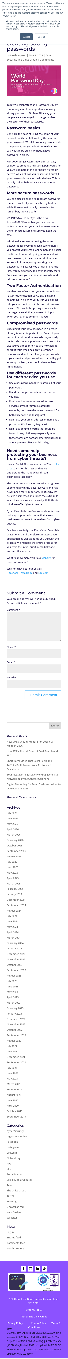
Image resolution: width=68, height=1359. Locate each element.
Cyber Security (15, 1131)
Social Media (14, 1174)
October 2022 (14, 1029)
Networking (13, 1158)
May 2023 (12, 992)
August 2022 (14, 1040)
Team (10, 1185)
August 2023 (14, 975)
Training (12, 1201)
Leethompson (18, 55)
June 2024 (12, 921)
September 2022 (16, 1035)
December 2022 (16, 1019)
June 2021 (12, 1073)
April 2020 (13, 1105)
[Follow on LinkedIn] (37, 1269)
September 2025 (16, 851)
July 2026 (12, 813)
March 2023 (14, 1002)
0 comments (47, 59)
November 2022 (16, 1024)
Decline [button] (41, 36)
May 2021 (12, 1078)
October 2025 (14, 845)
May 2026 (12, 824)
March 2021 (14, 1084)
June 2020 (12, 1100)
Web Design (14, 1212)
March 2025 (14, 883)
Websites (12, 1217)
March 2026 (14, 834)
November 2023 (16, 959)
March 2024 (14, 937)
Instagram (26, 573)
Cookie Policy (38, 1323)
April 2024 (13, 932)
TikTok (10, 1196)
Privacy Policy (15, 1323)
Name (11, 647)
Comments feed (16, 1243)
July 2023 (12, 981)
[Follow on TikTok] (44, 1269)
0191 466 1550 (34, 1309)
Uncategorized (15, 1207)
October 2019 (14, 1111)
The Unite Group (27, 59)
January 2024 (14, 948)
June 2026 (12, 818)
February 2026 (15, 840)
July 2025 (12, 861)
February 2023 (15, 1008)
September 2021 (16, 1062)
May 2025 (12, 872)
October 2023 (14, 964)
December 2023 (16, 954)
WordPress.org (15, 1248)
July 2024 (12, 916)
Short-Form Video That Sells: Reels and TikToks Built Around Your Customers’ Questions (29, 765)
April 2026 (13, 829)
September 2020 (16, 1089)
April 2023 (13, 997)
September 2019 (16, 1116)
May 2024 (12, 926)
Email (11, 662)
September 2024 (16, 905)
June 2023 (12, 986)
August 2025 (14, 856)
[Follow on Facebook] (23, 1269)
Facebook (12, 573)
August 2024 (14, 910)
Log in (10, 1232)
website (46, 558)
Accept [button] (26, 36)
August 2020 (14, 1095)
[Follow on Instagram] (30, 1269)
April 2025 (13, 878)
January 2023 (14, 1013)
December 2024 (16, 899)
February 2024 (15, 943)
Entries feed (14, 1237)
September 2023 (16, 970)
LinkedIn (43, 573)
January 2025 (14, 894)
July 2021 (12, 1067)
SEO (9, 1168)
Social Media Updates (19, 1179)
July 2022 (12, 1046)
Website (11, 677)
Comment (13, 609)
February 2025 (15, 888)
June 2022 (12, 1051)
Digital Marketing (17, 1136)
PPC (9, 1163)
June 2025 (12, 867)
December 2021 (16, 1057)
